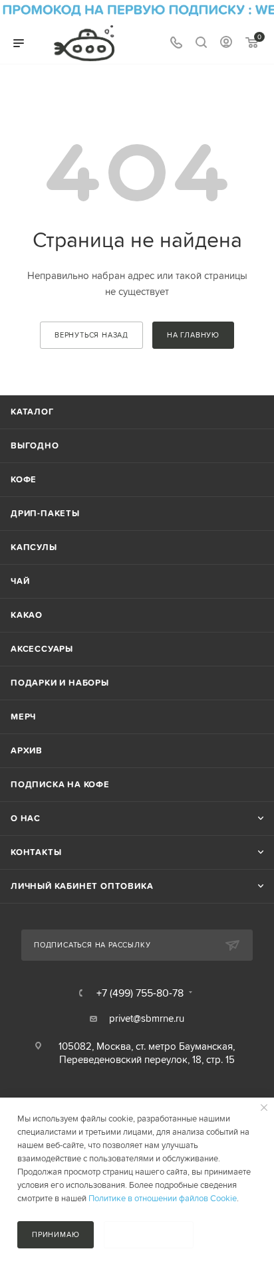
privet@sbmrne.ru (146, 1018)
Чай (20, 581)
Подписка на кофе (60, 784)
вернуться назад (91, 335)
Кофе (24, 479)
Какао (27, 615)
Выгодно (35, 445)
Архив (27, 750)
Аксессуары (42, 649)
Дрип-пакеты (45, 513)
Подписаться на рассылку (92, 945)
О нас (26, 818)
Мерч (23, 717)
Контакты (36, 852)
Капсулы (34, 547)
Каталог (32, 412)
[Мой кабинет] (226, 43)
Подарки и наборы (60, 683)
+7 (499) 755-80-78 (140, 992)
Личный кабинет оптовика (82, 886)
